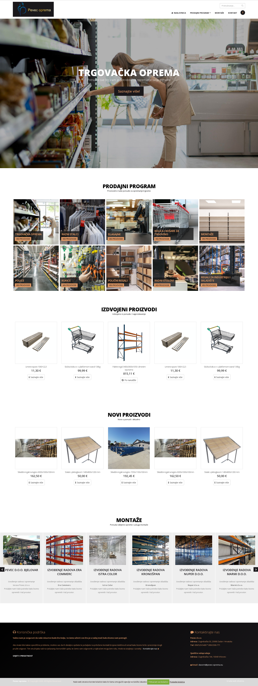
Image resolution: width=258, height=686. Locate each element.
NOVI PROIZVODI (129, 414)
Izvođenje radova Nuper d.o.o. (194, 572)
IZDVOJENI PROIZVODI (129, 309)
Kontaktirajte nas (150, 648)
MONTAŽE (129, 520)
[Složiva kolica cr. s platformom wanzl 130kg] (36, 343)
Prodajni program (199, 13)
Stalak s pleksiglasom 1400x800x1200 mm (36, 472)
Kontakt (232, 13)
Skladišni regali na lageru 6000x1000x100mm (129, 472)
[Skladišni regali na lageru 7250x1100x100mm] (82, 448)
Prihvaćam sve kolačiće (158, 682)
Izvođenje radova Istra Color (108, 572)
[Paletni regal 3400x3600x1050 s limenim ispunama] (82, 343)
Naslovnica (179, 13)
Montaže (219, 13)
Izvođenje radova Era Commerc (64, 572)
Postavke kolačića (177, 682)
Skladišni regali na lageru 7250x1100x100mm (82, 472)
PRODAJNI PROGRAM (129, 186)
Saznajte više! (129, 91)
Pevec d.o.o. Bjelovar (21, 570)
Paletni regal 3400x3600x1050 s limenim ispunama (82, 368)
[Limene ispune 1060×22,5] (129, 343)
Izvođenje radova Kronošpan (151, 572)
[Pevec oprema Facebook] (243, 12)
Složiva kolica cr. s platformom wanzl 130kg (36, 366)
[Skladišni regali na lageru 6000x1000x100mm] (129, 448)
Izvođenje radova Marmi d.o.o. (237, 572)
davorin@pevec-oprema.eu (211, 665)
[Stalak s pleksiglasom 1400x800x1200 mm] (36, 448)
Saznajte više (36, 377)
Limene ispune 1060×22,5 (129, 366)
